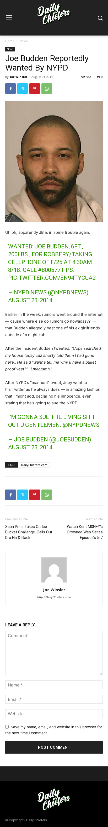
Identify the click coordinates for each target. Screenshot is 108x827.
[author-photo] (54, 582)
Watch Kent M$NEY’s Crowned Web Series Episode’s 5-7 (85, 532)
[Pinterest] (34, 88)
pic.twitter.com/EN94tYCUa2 (52, 278)
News (23, 41)
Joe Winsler (18, 77)
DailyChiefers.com (34, 465)
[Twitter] (22, 88)
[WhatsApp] (46, 88)
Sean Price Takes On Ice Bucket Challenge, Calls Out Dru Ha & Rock (28, 532)
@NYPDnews (81, 425)
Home (9, 41)
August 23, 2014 (30, 300)
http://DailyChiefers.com (54, 597)
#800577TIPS (55, 270)
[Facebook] (10, 88)
